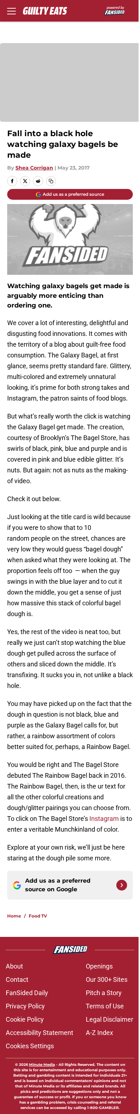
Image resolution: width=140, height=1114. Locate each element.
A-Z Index (99, 1032)
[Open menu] (11, 10)
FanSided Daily (27, 993)
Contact (17, 979)
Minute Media (42, 1064)
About (14, 966)
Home (14, 916)
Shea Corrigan (34, 168)
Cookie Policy (25, 1019)
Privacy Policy (25, 1006)
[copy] (51, 181)
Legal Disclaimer (109, 1019)
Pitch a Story (104, 993)
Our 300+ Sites (106, 979)
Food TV (38, 916)
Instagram (104, 818)
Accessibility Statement (39, 1032)
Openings (99, 966)
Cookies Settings (30, 1046)
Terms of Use (105, 1006)
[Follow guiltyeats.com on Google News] (121, 885)
